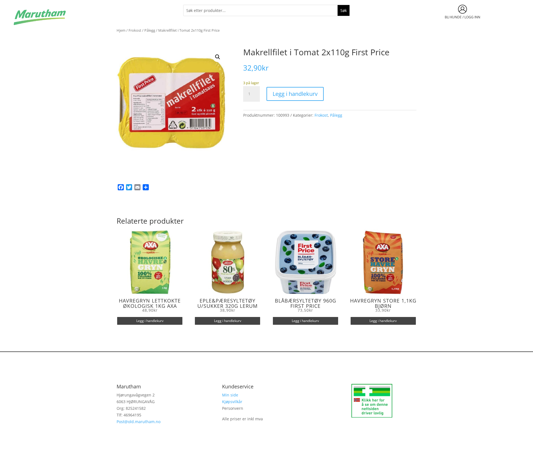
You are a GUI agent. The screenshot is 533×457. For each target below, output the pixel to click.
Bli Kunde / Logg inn (462, 17)
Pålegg (149, 30)
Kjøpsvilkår (232, 401)
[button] (218, 57)
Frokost (135, 30)
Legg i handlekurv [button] (150, 320)
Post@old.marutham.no (138, 421)
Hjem (121, 30)
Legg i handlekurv (295, 94)
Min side (230, 395)
